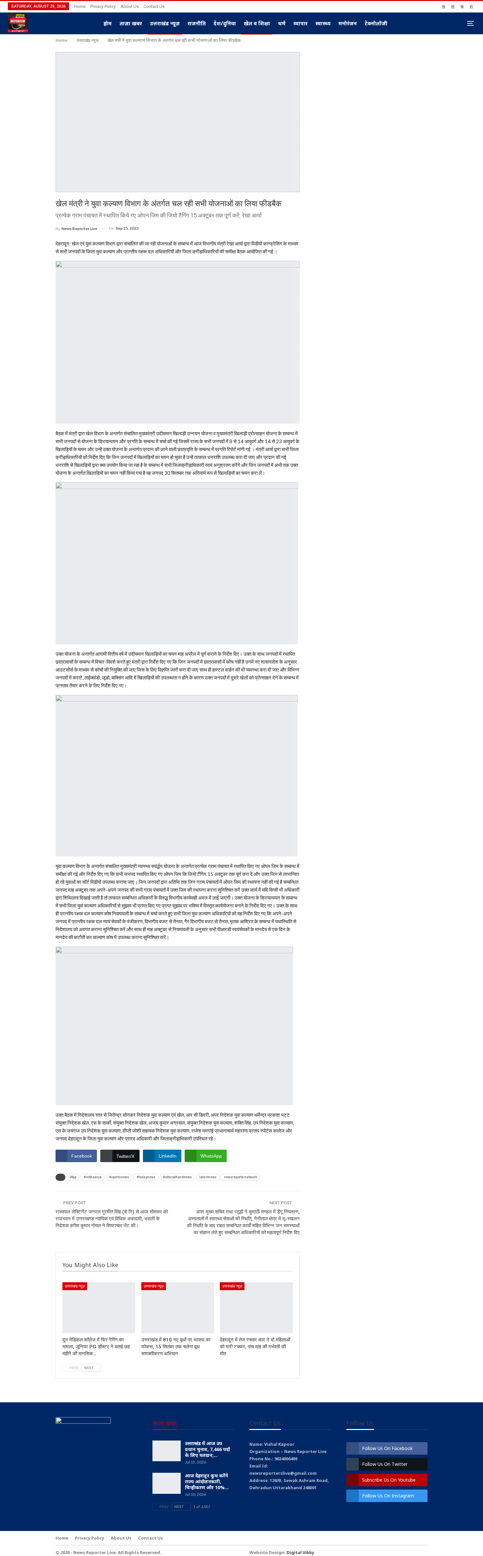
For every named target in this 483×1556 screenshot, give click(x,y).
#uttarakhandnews (177, 1177)
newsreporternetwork (240, 1177)
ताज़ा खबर (131, 23)
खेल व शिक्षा (257, 23)
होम (108, 23)
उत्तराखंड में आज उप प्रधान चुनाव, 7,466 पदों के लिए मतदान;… (207, 1449)
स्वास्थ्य (323, 23)
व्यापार (300, 23)
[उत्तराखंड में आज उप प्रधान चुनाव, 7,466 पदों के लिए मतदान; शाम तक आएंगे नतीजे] (166, 1451)
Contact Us (154, 6)
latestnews (208, 1177)
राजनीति (197, 23)
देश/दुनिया (225, 23)
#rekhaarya (93, 1177)
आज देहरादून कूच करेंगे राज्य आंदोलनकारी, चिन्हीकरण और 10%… (207, 1481)
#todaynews (146, 1177)
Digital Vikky (300, 1552)
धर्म (282, 23)
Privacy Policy (103, 6)
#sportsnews (119, 1177)
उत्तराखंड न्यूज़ (165, 23)
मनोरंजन (347, 23)
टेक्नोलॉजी (376, 23)
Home (79, 6)
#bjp (73, 1177)
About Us (130, 6)
